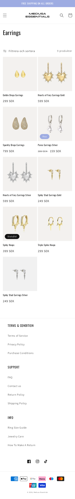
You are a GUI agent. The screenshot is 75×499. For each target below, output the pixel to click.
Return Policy (16, 394)
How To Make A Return (22, 445)
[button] (5, 15)
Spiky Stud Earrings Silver (15, 295)
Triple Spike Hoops (46, 245)
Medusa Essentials (41, 492)
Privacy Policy (16, 344)
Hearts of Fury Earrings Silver (17, 195)
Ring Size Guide (17, 427)
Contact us (14, 386)
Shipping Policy (17, 403)
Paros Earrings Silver (48, 145)
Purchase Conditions (20, 353)
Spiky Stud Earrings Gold (49, 195)
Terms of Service (18, 335)
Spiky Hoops (8, 245)
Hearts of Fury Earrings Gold (51, 95)
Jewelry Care (16, 436)
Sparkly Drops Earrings (13, 145)
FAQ (10, 377)
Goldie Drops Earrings (13, 95)
